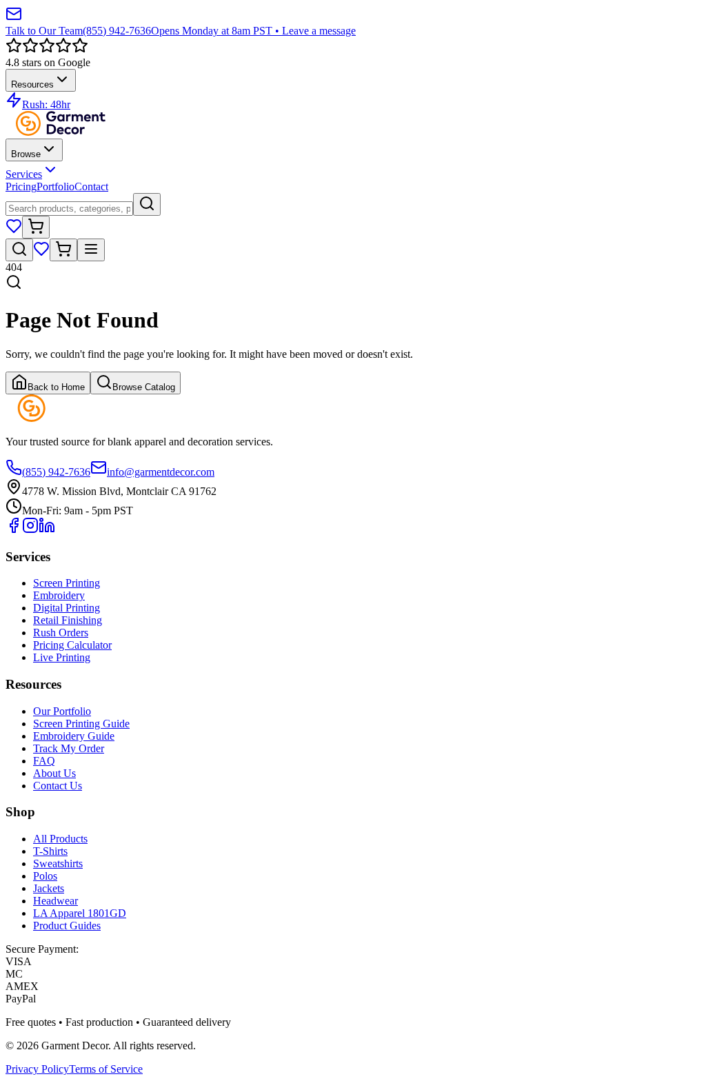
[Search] (147, 204)
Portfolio (55, 186)
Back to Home (56, 387)
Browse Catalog (143, 387)
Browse (26, 154)
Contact (91, 186)
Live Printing (61, 657)
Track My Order (68, 748)
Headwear (55, 901)
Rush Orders (60, 632)
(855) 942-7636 (56, 472)
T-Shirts (50, 851)
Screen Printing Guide (81, 723)
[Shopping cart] (36, 227)
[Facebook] (14, 530)
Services (24, 174)
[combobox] (69, 208)
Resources (32, 84)
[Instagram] (30, 530)
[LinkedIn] (47, 530)
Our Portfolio (62, 711)
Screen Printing (66, 583)
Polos (45, 876)
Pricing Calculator (72, 645)
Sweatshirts (58, 863)
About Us (54, 773)
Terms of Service (106, 1069)
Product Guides (67, 925)
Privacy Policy (37, 1069)
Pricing (21, 186)
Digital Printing (66, 608)
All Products (60, 839)
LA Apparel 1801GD (79, 913)
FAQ (44, 761)
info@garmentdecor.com (160, 472)
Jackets (48, 888)
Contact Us (57, 785)
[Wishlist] (14, 230)
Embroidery (59, 595)
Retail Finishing (67, 620)
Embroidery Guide (73, 736)
